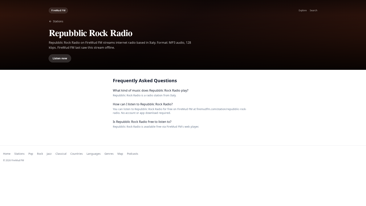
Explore (303, 10)
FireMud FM (58, 10)
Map (120, 153)
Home (6, 153)
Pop (30, 153)
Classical (61, 153)
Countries (76, 153)
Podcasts (132, 153)
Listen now (60, 58)
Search (313, 10)
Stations (58, 21)
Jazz (49, 153)
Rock (40, 153)
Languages (94, 153)
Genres (109, 153)
